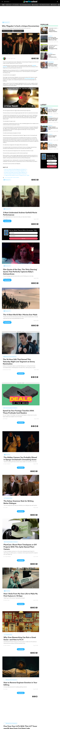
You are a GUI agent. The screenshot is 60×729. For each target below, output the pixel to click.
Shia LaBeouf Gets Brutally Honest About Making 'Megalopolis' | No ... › (16, 172)
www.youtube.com (9, 108)
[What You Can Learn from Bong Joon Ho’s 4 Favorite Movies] (44, 146)
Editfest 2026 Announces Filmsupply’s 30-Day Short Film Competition (53, 49)
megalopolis (17, 177)
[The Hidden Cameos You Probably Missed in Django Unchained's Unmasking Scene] (20, 441)
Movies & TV (54, 4)
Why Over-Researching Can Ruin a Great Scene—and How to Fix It (20, 638)
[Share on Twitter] (34, 58)
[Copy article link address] (38, 58)
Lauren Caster (7, 600)
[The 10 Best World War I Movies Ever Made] (21, 298)
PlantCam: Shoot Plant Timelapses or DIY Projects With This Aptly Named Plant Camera (20, 547)
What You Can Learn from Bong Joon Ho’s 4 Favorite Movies (52, 146)
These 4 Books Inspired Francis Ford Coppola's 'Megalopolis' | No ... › (15, 170)
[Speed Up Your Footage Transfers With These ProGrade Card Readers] (21, 394)
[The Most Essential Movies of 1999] (44, 137)
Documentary (36, 4)
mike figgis (14, 177)
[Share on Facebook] (32, 58)
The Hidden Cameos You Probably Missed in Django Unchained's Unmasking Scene (20, 458)
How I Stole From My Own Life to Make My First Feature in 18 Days (21, 595)
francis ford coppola (7, 177)
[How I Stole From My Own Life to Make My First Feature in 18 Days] (20, 577)
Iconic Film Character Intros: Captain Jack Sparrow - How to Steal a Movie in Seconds (53, 112)
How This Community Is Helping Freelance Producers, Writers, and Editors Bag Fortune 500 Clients (53, 32)
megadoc (11, 177)
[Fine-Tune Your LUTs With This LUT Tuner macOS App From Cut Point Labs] (20, 710)
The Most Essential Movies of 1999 (52, 136)
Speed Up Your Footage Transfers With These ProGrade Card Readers (18, 412)
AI (4, 4)
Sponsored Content (7, 369)
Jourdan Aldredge (8, 556)
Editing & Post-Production (45, 4)
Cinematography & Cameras (26, 4)
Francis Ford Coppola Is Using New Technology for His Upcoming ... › (16, 173)
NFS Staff (5, 418)
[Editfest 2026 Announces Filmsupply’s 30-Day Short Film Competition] (44, 47)
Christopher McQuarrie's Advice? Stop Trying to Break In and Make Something (52, 66)
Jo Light (8, 58)
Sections (6, 1)
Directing (9, 4)
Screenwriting (16, 4)
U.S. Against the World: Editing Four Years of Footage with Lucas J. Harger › (17, 175)
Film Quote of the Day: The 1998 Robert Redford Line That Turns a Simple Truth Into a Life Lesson (53, 40)
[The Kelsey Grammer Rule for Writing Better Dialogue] (20, 485)
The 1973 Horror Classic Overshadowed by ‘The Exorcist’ (52, 56)
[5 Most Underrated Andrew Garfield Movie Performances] (21, 196)
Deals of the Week (11, 415)
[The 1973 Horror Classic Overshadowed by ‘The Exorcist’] (44, 56)
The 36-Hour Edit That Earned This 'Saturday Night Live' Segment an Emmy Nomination (19, 361)
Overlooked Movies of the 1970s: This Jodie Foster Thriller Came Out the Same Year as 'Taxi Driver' (53, 120)
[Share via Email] (36, 58)
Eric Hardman (51, 113)
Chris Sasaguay (51, 131)
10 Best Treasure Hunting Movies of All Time (53, 128)
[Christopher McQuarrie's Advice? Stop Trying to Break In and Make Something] (44, 64)
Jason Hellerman (7, 278)
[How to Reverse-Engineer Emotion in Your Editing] (20, 666)
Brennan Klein (51, 122)
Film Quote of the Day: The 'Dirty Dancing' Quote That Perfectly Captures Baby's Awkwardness (20, 271)
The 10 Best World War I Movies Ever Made (20, 315)
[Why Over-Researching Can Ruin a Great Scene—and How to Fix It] (20, 621)
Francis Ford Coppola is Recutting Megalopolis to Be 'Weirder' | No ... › (16, 169)
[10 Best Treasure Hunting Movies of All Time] (44, 128)
